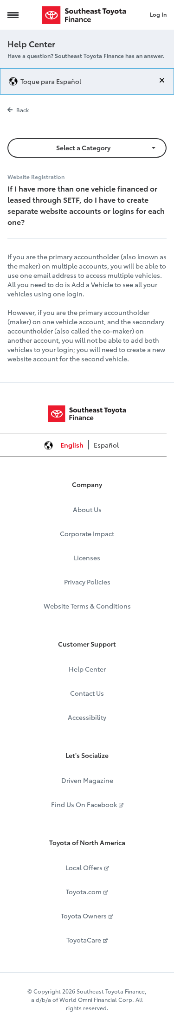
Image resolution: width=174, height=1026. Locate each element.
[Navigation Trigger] (13, 15)
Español (106, 444)
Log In (158, 14)
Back (22, 110)
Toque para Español (50, 81)
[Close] (162, 80)
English (72, 444)
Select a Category (83, 147)
